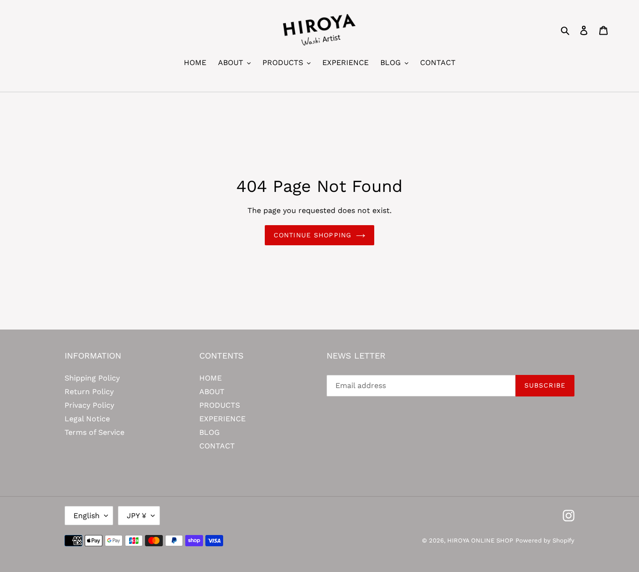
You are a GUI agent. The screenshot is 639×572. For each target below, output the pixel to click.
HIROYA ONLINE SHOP (480, 540)
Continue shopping (312, 235)
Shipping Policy (92, 378)
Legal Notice (87, 418)
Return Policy (89, 391)
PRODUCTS (219, 405)
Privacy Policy (89, 405)
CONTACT (217, 445)
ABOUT (212, 391)
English (86, 515)
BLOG (209, 432)
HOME (210, 378)
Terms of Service (94, 432)
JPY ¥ (136, 515)
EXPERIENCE (222, 418)
